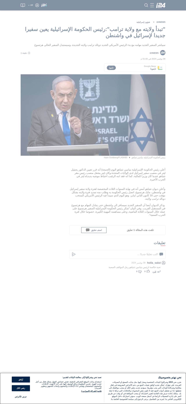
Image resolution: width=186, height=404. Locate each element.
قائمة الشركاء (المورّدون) (91, 391)
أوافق (21, 379)
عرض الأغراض (21, 397)
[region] (93, 388)
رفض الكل (21, 388)
